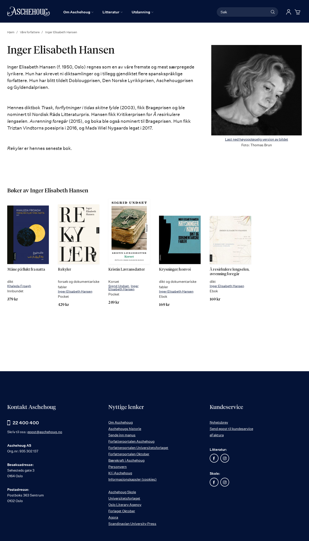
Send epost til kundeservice (231, 429)
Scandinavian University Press (132, 524)
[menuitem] (78, 12)
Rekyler (64, 270)
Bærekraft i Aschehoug (126, 460)
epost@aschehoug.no (44, 432)
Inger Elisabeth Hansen (75, 291)
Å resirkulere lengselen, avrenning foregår (230, 272)
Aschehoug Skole (122, 492)
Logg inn (288, 12)
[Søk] (272, 12)
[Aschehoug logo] (28, 11)
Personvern (117, 467)
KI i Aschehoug (120, 473)
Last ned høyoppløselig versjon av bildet (256, 139)
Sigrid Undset (118, 286)
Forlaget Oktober (121, 511)
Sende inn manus (121, 435)
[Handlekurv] (298, 12)
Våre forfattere (30, 32)
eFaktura (217, 435)
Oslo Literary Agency (124, 505)
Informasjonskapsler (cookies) (132, 479)
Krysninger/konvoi (175, 270)
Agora (113, 517)
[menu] (108, 12)
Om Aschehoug (120, 422)
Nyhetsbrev (219, 422)
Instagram (224, 458)
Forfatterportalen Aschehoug (131, 441)
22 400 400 (26, 422)
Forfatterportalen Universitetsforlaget (138, 448)
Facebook (214, 458)
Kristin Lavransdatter (126, 270)
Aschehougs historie (124, 429)
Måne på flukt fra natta (26, 270)
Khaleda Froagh (19, 286)
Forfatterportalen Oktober (128, 454)
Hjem (11, 32)
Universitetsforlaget (124, 498)
